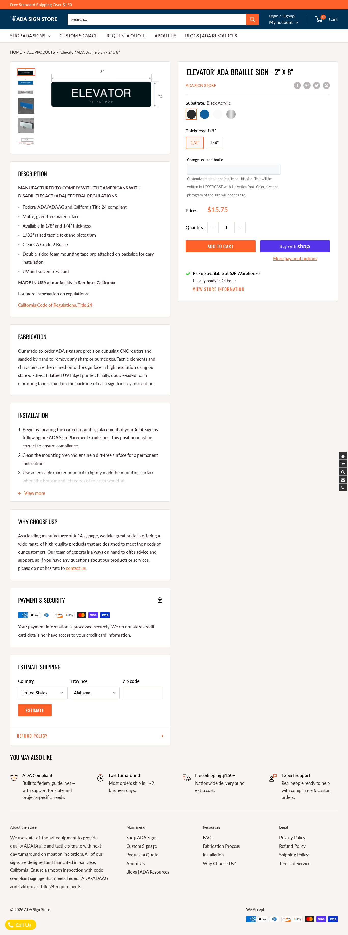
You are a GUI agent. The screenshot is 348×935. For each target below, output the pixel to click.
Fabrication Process (221, 846)
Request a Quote (126, 35)
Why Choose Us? (219, 863)
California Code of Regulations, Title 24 (55, 305)
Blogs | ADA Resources (211, 35)
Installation (213, 854)
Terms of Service (294, 863)
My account (281, 22)
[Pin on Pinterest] (307, 85)
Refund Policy (32, 735)
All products (41, 52)
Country (26, 681)
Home (16, 52)
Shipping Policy (294, 854)
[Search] (252, 19)
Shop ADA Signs (27, 35)
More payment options (295, 258)
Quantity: (195, 227)
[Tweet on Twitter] (316, 85)
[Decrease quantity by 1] (213, 227)
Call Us (22, 925)
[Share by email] (326, 85)
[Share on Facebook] (297, 85)
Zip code (131, 681)
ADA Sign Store (201, 85)
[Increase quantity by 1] (240, 227)
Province (79, 681)
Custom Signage (79, 35)
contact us (76, 568)
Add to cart (221, 246)
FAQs (208, 837)
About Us (165, 35)
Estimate (35, 710)
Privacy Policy (292, 837)
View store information (218, 289)
